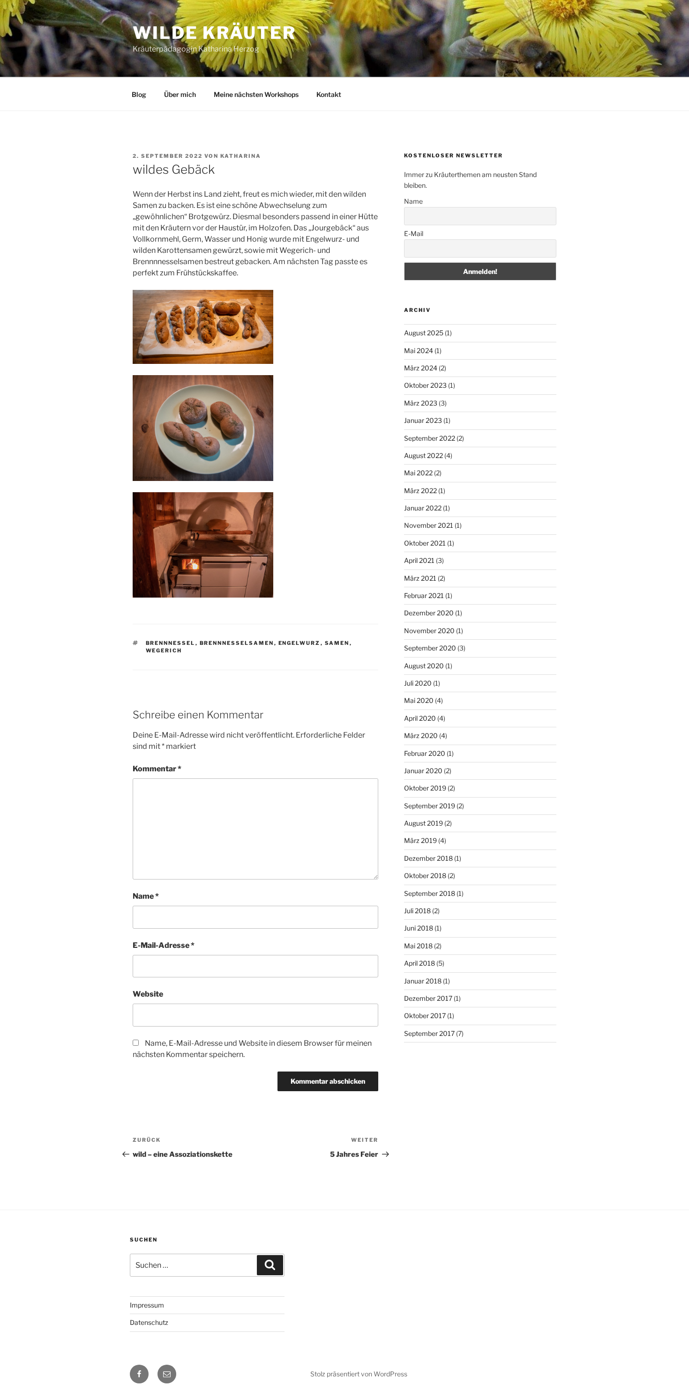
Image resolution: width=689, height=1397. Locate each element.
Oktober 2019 (425, 788)
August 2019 (423, 823)
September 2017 (429, 1033)
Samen (337, 643)
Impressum (147, 1305)
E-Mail (413, 233)
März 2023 (420, 403)
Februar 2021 (424, 595)
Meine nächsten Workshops (256, 94)
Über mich (180, 94)
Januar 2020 (423, 771)
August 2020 (424, 666)
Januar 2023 (423, 420)
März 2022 (420, 491)
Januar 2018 (423, 981)
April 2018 (419, 963)
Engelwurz (299, 643)
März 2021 (420, 578)
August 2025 (423, 333)
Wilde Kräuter (214, 32)
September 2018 (429, 893)
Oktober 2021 (425, 543)
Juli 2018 (417, 911)
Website (148, 994)
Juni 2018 (418, 928)
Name (146, 896)
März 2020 (421, 735)
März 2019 (420, 840)
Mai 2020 (419, 700)
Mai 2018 (418, 946)
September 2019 (429, 806)
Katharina (240, 156)
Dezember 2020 (429, 613)
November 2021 (428, 525)
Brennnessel (170, 643)
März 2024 (420, 368)
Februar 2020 (424, 753)
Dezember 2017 (428, 998)
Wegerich (164, 650)
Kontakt (328, 94)
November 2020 (429, 631)
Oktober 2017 (425, 1016)
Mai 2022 (418, 473)
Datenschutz (149, 1322)
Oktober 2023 (425, 385)
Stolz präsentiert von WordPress (358, 1374)
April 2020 (420, 718)
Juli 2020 (418, 683)
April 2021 (419, 560)
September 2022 (429, 438)
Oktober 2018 (425, 876)
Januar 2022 (423, 508)
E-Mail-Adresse (164, 945)
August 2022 (423, 455)
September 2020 (430, 648)
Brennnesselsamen (237, 643)
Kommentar (157, 768)
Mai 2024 (418, 351)
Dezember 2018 (428, 858)
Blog (139, 94)
